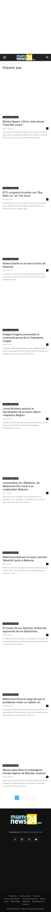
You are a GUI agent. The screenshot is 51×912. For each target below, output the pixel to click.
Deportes (36, 896)
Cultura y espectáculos (10, 117)
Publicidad (26, 901)
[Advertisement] (25, 27)
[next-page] (33, 798)
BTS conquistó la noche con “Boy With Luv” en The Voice (23, 194)
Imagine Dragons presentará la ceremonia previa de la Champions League (23, 338)
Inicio (4, 64)
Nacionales (13, 896)
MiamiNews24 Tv (38, 901)
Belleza (42, 899)
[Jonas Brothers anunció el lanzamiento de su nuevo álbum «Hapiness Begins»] (25, 382)
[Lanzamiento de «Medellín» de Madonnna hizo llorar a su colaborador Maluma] (25, 457)
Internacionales (25, 896)
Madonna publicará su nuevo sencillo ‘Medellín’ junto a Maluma (25, 559)
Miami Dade (15, 901)
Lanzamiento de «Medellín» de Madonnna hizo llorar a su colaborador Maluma (21, 486)
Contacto (25, 904)
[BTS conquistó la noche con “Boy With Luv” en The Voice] (25, 166)
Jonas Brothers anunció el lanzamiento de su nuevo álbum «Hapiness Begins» (22, 412)
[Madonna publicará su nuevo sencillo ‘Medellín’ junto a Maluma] (25, 531)
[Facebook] (15, 839)
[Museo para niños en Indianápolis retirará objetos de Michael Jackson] (25, 744)
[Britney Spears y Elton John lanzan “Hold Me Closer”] (25, 95)
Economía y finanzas (30, 899)
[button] (4, 57)
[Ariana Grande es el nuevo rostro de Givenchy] (25, 237)
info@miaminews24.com (31, 832)
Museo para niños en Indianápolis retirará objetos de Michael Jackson (24, 771)
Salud (6, 901)
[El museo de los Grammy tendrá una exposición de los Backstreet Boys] (25, 602)
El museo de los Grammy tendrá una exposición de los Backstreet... (24, 629)
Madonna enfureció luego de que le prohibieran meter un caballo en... (24, 700)
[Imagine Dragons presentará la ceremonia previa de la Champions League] (25, 308)
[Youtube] (36, 839)
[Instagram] (22, 839)
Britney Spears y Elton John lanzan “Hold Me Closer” (23, 123)
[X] (29, 839)
